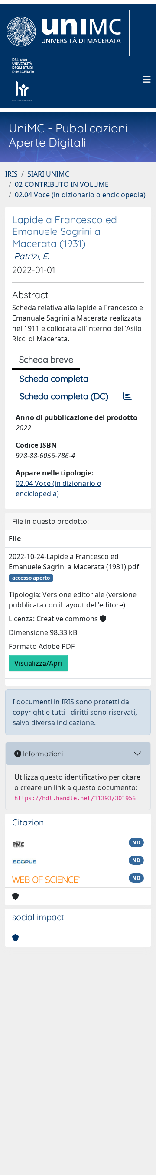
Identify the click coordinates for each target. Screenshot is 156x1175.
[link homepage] (67, 33)
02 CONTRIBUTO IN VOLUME (62, 184)
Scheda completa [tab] (54, 378)
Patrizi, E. (31, 255)
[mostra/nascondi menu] (147, 79)
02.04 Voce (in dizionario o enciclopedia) (80, 194)
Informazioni (42, 753)
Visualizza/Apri (38, 663)
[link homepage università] (23, 79)
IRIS (11, 174)
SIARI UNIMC (48, 174)
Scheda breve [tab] (46, 359)
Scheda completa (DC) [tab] (64, 396)
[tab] (127, 396)
